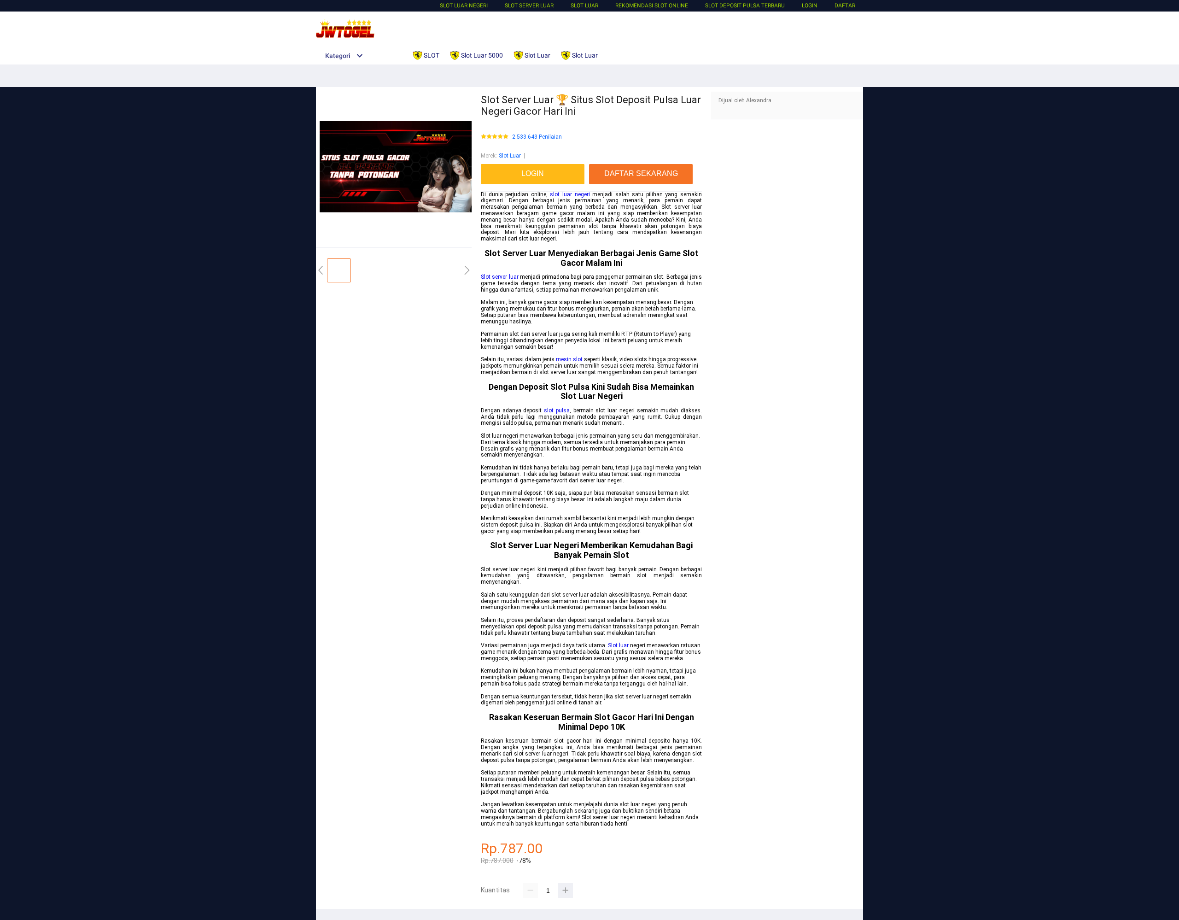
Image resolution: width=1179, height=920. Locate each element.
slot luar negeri (570, 194)
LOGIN (809, 5)
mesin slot (569, 359)
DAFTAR (845, 5)
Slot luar (618, 645)
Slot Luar (584, 5)
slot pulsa (557, 410)
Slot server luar (500, 277)
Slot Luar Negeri (464, 5)
